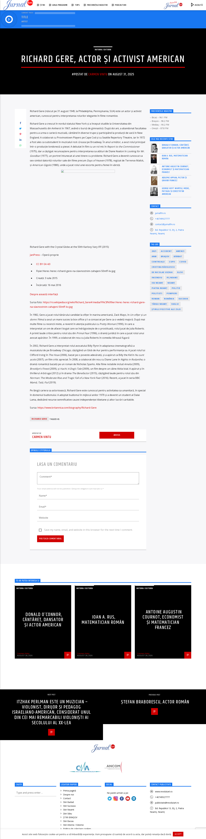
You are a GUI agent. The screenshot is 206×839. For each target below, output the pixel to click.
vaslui (175, 304)
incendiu (157, 277)
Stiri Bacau (68, 821)
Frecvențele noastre (97, 5)
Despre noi (68, 794)
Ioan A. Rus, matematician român (175, 157)
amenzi (180, 251)
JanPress (35, 255)
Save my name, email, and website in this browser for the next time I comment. (88, 529)
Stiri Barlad (68, 802)
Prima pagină (69, 790)
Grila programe (60, 5)
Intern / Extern (103, 49)
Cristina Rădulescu (163, 267)
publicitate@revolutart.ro (167, 802)
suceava (183, 298)
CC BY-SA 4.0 (43, 264)
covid (182, 261)
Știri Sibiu (67, 813)
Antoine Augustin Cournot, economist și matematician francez (175, 169)
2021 (154, 251)
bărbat (178, 256)
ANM (154, 256)
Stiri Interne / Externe (73, 824)
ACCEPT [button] (178, 834)
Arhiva (117, 435)
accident (166, 251)
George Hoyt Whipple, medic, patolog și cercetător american (176, 191)
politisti (157, 293)
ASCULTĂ (198, 5)
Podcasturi (120, 5)
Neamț (171, 283)
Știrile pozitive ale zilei (166, 309)
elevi (180, 272)
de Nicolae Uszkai (162, 272)
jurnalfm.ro (160, 213)
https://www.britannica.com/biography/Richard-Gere (67, 407)
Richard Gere (39, 419)
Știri (42, 5)
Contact (67, 798)
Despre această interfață (44, 294)
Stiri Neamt (68, 809)
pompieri (172, 293)
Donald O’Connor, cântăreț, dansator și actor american (176, 146)
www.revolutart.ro (164, 791)
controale (158, 261)
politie (176, 288)
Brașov (165, 256)
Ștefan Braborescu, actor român (155, 702)
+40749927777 (162, 218)
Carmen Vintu (97, 74)
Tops (77, 5)
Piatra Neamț (159, 288)
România (169, 298)
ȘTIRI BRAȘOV (70, 817)
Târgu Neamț (159, 304)
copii (172, 261)
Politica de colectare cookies (77, 828)
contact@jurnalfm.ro (165, 224)
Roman (156, 298)
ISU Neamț (157, 283)
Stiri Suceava (69, 805)
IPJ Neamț (172, 277)
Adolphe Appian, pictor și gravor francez (174, 179)
